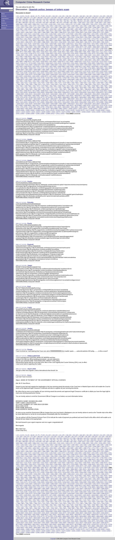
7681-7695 (103, 86)
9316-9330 (66, 102)
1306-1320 (57, 26)
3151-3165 (44, 44)
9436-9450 (37, 104)
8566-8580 (27, 95)
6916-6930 (54, 79)
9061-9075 (19, 100)
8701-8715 (103, 95)
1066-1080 (19, 24)
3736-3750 (86, 48)
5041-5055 (52, 61)
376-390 (81, 18)
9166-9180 (78, 100)
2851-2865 (66, 40)
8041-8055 (19, 91)
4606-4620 (95, 57)
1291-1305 (49, 26)
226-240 (109, 16)
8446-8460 (54, 94)
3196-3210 (69, 44)
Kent (29, 286)
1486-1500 (62, 27)
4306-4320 (20, 55)
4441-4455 (96, 55)
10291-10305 (76, 112)
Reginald (30, 244)
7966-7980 (71, 89)
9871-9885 (91, 107)
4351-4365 (45, 55)
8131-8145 (69, 91)
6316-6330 (99, 73)
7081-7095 (53, 81)
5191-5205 (40, 63)
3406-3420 (91, 45)
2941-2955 (20, 42)
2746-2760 (103, 39)
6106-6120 (78, 71)
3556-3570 (79, 47)
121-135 (61, 16)
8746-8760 (32, 97)
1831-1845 (66, 31)
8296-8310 (66, 92)
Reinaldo (30, 202)
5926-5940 (70, 70)
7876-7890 (20, 89)
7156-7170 (94, 81)
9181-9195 (86, 100)
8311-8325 (74, 92)
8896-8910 (20, 99)
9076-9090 (27, 100)
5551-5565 (53, 66)
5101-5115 (86, 61)
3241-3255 (95, 44)
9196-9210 (95, 100)
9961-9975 (45, 108)
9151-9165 (69, 100)
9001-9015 (79, 99)
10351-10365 (20, 113)
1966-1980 (45, 32)
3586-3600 (96, 47)
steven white (31, 369)
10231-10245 (35, 112)
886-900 (25, 22)
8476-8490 (71, 94)
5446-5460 (87, 65)
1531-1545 (87, 27)
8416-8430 (37, 94)
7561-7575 (36, 86)
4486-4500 (27, 57)
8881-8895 (108, 97)
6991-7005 (96, 79)
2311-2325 (49, 35)
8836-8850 (83, 97)
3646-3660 (36, 48)
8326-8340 (83, 92)
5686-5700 (32, 68)
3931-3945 (99, 50)
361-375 (74, 18)
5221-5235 (57, 63)
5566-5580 (61, 66)
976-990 (66, 22)
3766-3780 (103, 48)
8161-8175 (86, 91)
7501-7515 (96, 84)
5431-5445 (79, 65)
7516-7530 (104, 84)
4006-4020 (44, 52)
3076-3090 (96, 42)
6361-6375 (28, 74)
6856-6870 (20, 79)
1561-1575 (104, 27)
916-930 (39, 22)
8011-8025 (96, 89)
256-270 (26, 18)
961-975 (59, 22)
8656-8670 (78, 95)
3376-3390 (74, 45)
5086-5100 (78, 61)
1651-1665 (61, 29)
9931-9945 (28, 108)
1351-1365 (83, 26)
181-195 (89, 16)
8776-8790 (49, 97)
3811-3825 (32, 50)
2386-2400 (91, 35)
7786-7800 (66, 87)
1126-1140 (52, 24)
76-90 (43, 16)
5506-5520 (27, 66)
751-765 (59, 21)
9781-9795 (40, 107)
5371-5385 (45, 65)
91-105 (48, 16)
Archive (3, 23)
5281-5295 (91, 63)
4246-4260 (83, 53)
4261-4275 (91, 53)
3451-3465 (20, 47)
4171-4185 (40, 53)
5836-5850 (20, 70)
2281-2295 (32, 35)
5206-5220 (49, 63)
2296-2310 (40, 35)
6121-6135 (86, 71)
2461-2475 (37, 37)
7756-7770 (49, 87)
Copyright (52, 538)
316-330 (53, 18)
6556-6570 (44, 76)
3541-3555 (70, 47)
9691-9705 (86, 105)
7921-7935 (45, 89)
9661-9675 (69, 105)
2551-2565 (87, 37)
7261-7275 (57, 83)
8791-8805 (57, 97)
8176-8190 (95, 91)
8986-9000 (70, 99)
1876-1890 (91, 31)
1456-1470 (45, 27)
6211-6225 (40, 73)
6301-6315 (91, 73)
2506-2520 (62, 37)
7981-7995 (79, 89)
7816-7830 (83, 87)
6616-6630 (78, 76)
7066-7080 (44, 81)
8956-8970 (54, 99)
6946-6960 (71, 79)
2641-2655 (44, 39)
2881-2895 (83, 40)
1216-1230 (102, 24)
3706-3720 (69, 48)
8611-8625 (53, 95)
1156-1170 (68, 24)
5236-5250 (66, 63)
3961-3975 (19, 52)
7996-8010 (87, 89)
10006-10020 (72, 108)
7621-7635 (69, 86)
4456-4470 (104, 55)
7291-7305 (74, 83)
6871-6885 (28, 79)
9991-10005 (63, 108)
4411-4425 (79, 55)
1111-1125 (44, 24)
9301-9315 (57, 102)
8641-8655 (69, 95)
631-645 (100, 19)
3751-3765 (95, 48)
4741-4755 (74, 58)
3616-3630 (19, 48)
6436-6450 (71, 74)
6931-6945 (62, 79)
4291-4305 (108, 53)
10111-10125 (50, 110)
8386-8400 (20, 94)
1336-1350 (74, 26)
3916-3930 (91, 50)
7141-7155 (86, 81)
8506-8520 (87, 94)
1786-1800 (40, 31)
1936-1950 (28, 32)
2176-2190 (69, 34)
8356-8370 (99, 92)
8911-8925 (28, 99)
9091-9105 (36, 100)
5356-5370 (37, 65)
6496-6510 (104, 74)
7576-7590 (44, 86)
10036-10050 (92, 108)
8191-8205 (103, 91)
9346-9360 (83, 102)
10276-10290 (66, 112)
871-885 (18, 22)
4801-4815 (108, 58)
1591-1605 (27, 29)
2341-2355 (66, 35)
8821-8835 (74, 97)
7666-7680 (95, 86)
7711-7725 (23, 87)
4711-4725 (57, 58)
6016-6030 (27, 71)
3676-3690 (53, 48)
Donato (29, 349)
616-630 (93, 19)
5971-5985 (96, 70)
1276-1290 (40, 26)
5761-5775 (74, 68)
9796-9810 (49, 107)
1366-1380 (91, 26)
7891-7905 (28, 89)
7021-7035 (19, 81)
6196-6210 (32, 73)
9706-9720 (95, 105)
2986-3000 (45, 42)
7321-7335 (91, 83)
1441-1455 (37, 27)
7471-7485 (79, 84)
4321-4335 (28, 55)
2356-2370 (74, 35)
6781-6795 (74, 78)
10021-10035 (82, 108)
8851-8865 (91, 97)
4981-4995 (19, 61)
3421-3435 (99, 45)
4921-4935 (79, 60)
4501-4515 (36, 57)
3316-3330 (40, 45)
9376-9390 (99, 102)
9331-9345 (74, 102)
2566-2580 (96, 37)
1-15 (17, 16)
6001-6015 (19, 71)
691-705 (32, 21)
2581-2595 (104, 37)
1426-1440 (28, 27)
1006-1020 (81, 22)
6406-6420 (54, 74)
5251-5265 (74, 63)
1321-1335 (66, 26)
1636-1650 (53, 29)
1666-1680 (69, 29)
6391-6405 (45, 74)
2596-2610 (19, 39)
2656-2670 (52, 39)
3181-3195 (61, 44)
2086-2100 (19, 34)
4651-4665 (23, 58)
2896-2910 (91, 40)
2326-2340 (57, 35)
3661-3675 (44, 48)
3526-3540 (62, 47)
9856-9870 (83, 107)
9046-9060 (104, 99)
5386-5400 (54, 65)
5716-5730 (49, 68)
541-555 (59, 19)
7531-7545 (19, 86)
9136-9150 (61, 100)
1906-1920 (108, 31)
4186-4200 (49, 53)
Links (3, 20)
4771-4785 (91, 58)
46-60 (32, 16)
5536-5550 (44, 66)
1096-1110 (36, 24)
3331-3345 (49, 45)
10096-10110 (40, 110)
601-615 (86, 19)
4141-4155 (23, 53)
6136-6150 (95, 71)
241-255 (19, 18)
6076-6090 (61, 71)
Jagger (29, 265)
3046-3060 (79, 42)
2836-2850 (57, 40)
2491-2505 (54, 37)
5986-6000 (104, 70)
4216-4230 (66, 53)
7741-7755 (40, 87)
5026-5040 (44, 61)
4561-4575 (69, 57)
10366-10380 (30, 113)
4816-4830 (20, 60)
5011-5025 (36, 61)
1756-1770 (23, 31)
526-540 (52, 19)
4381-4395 (62, 55)
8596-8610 (44, 95)
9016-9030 (87, 99)
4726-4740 (66, 58)
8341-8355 (91, 92)
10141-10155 (70, 110)
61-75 (37, 16)
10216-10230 (25, 112)
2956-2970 (28, 42)
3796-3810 (23, 50)
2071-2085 (104, 32)
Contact (3, 27)
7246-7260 (49, 83)
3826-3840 (40, 50)
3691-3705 (61, 48)
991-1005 (73, 22)
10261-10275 (55, 112)
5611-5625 (86, 66)
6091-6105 (69, 71)
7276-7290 (66, 83)
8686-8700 (95, 95)
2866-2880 (74, 40)
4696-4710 (49, 58)
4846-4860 (37, 60)
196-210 (95, 16)
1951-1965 (37, 32)
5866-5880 (37, 70)
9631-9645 (53, 105)
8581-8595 (36, 95)
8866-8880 (99, 97)
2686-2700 (69, 39)
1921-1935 (20, 32)
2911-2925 (99, 40)
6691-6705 (23, 78)
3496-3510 (45, 47)
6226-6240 (49, 73)
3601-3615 (104, 47)
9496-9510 (71, 104)
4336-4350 (37, 55)
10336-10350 (106, 112)
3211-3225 (78, 44)
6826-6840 (99, 78)
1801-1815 (49, 31)
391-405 (87, 18)
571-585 (73, 19)
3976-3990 (27, 52)
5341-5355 (28, 65)
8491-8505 (79, 94)
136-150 (68, 16)
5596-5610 (78, 66)
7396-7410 (37, 84)
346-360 (67, 18)
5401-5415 (62, 65)
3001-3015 (54, 42)
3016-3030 (62, 42)
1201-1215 (93, 24)
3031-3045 (71, 42)
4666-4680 (32, 58)
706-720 (39, 21)
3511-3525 (54, 47)
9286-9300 (49, 102)
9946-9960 (37, 108)
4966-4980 (104, 60)
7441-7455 (62, 84)
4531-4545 (53, 57)
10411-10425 (60, 113)
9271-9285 (40, 102)
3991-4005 (36, 52)
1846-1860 (74, 31)
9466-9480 (54, 104)
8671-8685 (86, 95)
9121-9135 (53, 100)
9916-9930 (20, 108)
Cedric (29, 307)
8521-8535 (96, 94)
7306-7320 (83, 83)
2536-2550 (79, 37)
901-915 (32, 22)
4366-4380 (54, 55)
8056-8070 (27, 91)
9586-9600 (27, 105)
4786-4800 (99, 58)
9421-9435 (28, 104)
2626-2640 (36, 39)
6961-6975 (79, 79)
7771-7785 (57, 87)
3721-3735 (78, 48)
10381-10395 (40, 113)
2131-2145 (44, 34)
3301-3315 (32, 45)
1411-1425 (20, 27)
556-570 (66, 19)
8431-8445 (45, 94)
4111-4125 (103, 52)
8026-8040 (104, 89)
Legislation (5, 18)
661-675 (18, 21)
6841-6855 (108, 78)
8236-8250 (32, 92)
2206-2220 (86, 34)
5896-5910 (54, 70)
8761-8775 (40, 97)
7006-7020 (104, 79)
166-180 (82, 16)
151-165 (75, 16)
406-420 (94, 18)
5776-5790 (83, 68)
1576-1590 (19, 29)
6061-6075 (53, 71)
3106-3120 (19, 44)
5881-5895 (45, 70)
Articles (3, 16)
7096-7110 (61, 81)
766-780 (66, 21)
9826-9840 (66, 107)
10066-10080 (20, 110)
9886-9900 (99, 107)
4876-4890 (54, 60)
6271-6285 (74, 73)
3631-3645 (27, 48)
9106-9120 (44, 100)
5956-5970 (87, 70)
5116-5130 (95, 61)
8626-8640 (61, 95)
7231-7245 (40, 83)
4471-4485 (19, 57)
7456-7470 (70, 84)
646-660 (107, 19)
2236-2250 (103, 34)
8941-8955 (45, 99)
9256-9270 (32, 102)
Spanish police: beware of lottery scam (49, 9)
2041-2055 (87, 32)
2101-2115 (27, 34)
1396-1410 (108, 26)
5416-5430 (71, 65)
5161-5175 (23, 63)
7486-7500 (87, 84)
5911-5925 (62, 70)
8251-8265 (40, 92)
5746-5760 (66, 68)
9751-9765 (23, 107)
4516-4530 (44, 57)
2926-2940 (108, 40)
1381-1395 (99, 26)
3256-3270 (103, 44)
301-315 (47, 18)
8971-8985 (62, 99)
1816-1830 (57, 31)
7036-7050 (27, 81)
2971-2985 (37, 42)
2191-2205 (78, 34)
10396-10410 (50, 113)
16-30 (22, 16)
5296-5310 (99, 63)
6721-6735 (40, 78)
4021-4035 (53, 52)
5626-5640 (95, 66)
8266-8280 (49, 92)
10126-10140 (60, 110)
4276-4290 (99, 53)
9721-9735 (103, 105)
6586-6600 (61, 76)
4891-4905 (62, 60)
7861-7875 (108, 87)
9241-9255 (23, 102)
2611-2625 (27, 39)
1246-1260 (23, 26)
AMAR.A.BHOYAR (33, 356)
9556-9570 (104, 104)
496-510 (39, 19)
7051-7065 (36, 81)
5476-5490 (104, 65)
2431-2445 (20, 37)
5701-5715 (40, 68)
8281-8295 (57, 92)
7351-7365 (108, 83)
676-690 (25, 21)
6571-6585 (52, 76)
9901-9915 (108, 107)
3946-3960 (107, 50)
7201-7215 (23, 83)
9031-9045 (96, 99)
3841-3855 (48, 50)
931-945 (45, 22)
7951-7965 (62, 89)
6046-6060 (44, 71)
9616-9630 (44, 105)
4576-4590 (78, 57)
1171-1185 (77, 24)
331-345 (60, 18)
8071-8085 (36, 91)
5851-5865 (28, 70)
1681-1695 (78, 29)
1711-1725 (95, 29)
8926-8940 (37, 99)
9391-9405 (108, 102)
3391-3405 (83, 45)
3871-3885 (65, 50)
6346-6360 (20, 74)
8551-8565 (19, 95)
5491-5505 (19, 66)
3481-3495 (37, 47)
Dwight (29, 118)
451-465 (18, 19)
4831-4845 (28, 60)
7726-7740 (32, 87)
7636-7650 (78, 86)
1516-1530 (79, 27)
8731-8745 (23, 97)
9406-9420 (20, 104)
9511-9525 (79, 104)
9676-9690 (78, 105)
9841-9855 (74, 107)
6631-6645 (86, 76)
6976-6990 (87, 79)
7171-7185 (103, 81)
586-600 (79, 19)
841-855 (100, 21)
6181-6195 (23, 73)
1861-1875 (83, 31)
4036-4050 (61, 52)
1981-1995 (54, 32)
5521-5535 (36, 66)
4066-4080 (78, 52)
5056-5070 (61, 61)
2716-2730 (86, 39)
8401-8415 (28, 94)
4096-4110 (95, 52)
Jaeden (29, 328)
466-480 (25, 19)
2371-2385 (83, 35)
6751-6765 (57, 78)
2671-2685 (61, 39)
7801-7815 (74, 87)
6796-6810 (83, 78)
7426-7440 (54, 84)
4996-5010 (27, 61)
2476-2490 (45, 37)
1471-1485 (54, 27)
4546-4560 (61, 57)
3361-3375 (66, 45)
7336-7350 (99, 83)
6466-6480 (87, 74)
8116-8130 (61, 91)
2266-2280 (23, 35)
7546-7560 (27, 86)
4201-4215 (57, 53)
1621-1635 (44, 29)
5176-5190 (32, 63)
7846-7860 (99, 87)
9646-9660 (61, 105)
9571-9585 (19, 105)
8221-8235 (23, 92)
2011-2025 (71, 32)
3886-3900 (74, 50)
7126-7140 (78, 81)
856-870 (107, 21)
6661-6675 (103, 76)
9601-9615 (36, 105)
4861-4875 (45, 60)
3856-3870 (57, 50)
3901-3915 (82, 50)
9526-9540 (87, 104)
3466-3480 (28, 47)
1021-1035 (89, 22)
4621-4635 (103, 57)
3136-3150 (36, 44)
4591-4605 (86, 57)
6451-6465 (79, 74)
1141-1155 (60, 24)
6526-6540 (27, 76)
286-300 (40, 18)
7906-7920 (37, 89)
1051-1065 (106, 22)
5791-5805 (91, 68)
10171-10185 (90, 110)
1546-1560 (96, 27)
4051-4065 (69, 52)
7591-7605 (53, 86)
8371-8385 (108, 92)
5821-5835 (108, 68)
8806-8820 (66, 97)
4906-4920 (71, 60)
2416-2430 (108, 35)
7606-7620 (61, 86)
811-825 (86, 21)
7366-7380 (20, 84)
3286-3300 (23, 45)
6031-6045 (36, 71)
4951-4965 (96, 60)
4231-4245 (74, 53)
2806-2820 (40, 40)
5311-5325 (108, 63)
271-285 (33, 18)
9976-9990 (54, 108)
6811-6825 (91, 78)
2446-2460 (28, 37)
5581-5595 (69, 66)
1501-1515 (70, 27)
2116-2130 (36, 34)
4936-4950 (87, 60)
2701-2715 (78, 39)
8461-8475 (62, 94)
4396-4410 (71, 55)
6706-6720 (32, 78)
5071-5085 (69, 61)
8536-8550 (104, 94)
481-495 (32, 19)
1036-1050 (98, 22)
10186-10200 (100, 110)
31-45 (27, 16)
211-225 (102, 16)
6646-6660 (95, 76)
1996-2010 (62, 32)
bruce (29, 375)
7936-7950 (54, 89)
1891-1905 (99, 31)
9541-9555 (96, 104)
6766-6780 (66, 78)
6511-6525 (19, 76)
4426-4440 (87, 55)
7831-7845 (91, 87)
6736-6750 (49, 78)
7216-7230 (32, 83)
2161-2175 (61, 34)
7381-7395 (28, 84)
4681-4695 (40, 58)
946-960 (52, 22)
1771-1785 (32, 31)
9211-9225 (103, 100)
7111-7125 (69, 81)
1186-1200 (85, 24)
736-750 (52, 21)
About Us (4, 25)
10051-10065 (103, 108)
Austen (29, 139)
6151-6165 (103, 71)
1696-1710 (86, 29)
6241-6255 (57, 73)
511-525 (45, 19)
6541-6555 (36, 76)
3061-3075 (87, 42)
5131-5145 (103, 61)
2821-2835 (49, 40)
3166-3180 (53, 44)
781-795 (73, 21)
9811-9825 (57, 107)
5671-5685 (23, 68)
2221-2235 (95, 34)
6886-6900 (37, 79)
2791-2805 (32, 40)
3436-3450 (108, 45)
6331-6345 (108, 73)
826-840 (93, 21)
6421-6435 (62, 74)
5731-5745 (57, 68)
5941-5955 (79, 70)
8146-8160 (78, 91)
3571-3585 (87, 47)
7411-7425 (45, 84)
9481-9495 (62, 104)
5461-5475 (96, 65)
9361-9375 (91, 102)
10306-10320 (86, 112)
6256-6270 (66, 73)
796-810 (79, 21)
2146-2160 (52, 34)
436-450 (108, 18)
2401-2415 (99, 35)
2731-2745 (95, 39)
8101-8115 (53, 91)
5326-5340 (20, 65)
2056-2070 (96, 32)
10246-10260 (45, 112)
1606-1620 (36, 29)
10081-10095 (30, 110)
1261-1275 (32, 26)
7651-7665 (86, 86)
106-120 (55, 16)
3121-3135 (27, 44)
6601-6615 (69, 76)
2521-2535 (71, 37)
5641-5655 (103, 66)
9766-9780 (32, 107)
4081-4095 (86, 52)
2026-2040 (79, 32)
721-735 (45, 21)
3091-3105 (104, 42)
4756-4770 (83, 58)
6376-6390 (37, 74)
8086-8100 (44, 91)
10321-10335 (96, 112)
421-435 (101, 18)
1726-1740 (103, 29)
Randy (29, 223)
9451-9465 (45, 104)
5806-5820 (99, 68)
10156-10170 (80, 110)
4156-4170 (32, 53)
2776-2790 (23, 40)
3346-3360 (57, 45)
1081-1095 (27, 24)
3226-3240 (86, 44)
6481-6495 (96, 74)
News (3, 13)
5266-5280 (83, 63)
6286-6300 (83, 73)
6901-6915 (45, 79)
